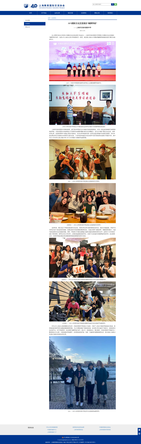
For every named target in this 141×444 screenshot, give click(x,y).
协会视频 (27, 20)
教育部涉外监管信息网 (78, 427)
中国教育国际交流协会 (105, 427)
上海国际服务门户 (51, 432)
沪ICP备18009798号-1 (90, 442)
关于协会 (44, 13)
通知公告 (97, 13)
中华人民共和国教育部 (52, 427)
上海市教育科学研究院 (105, 429)
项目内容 (70, 13)
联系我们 (110, 13)
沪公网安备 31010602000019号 (71, 437)
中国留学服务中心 (51, 429)
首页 (30, 13)
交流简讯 (83, 13)
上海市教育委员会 (78, 429)
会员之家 (57, 13)
